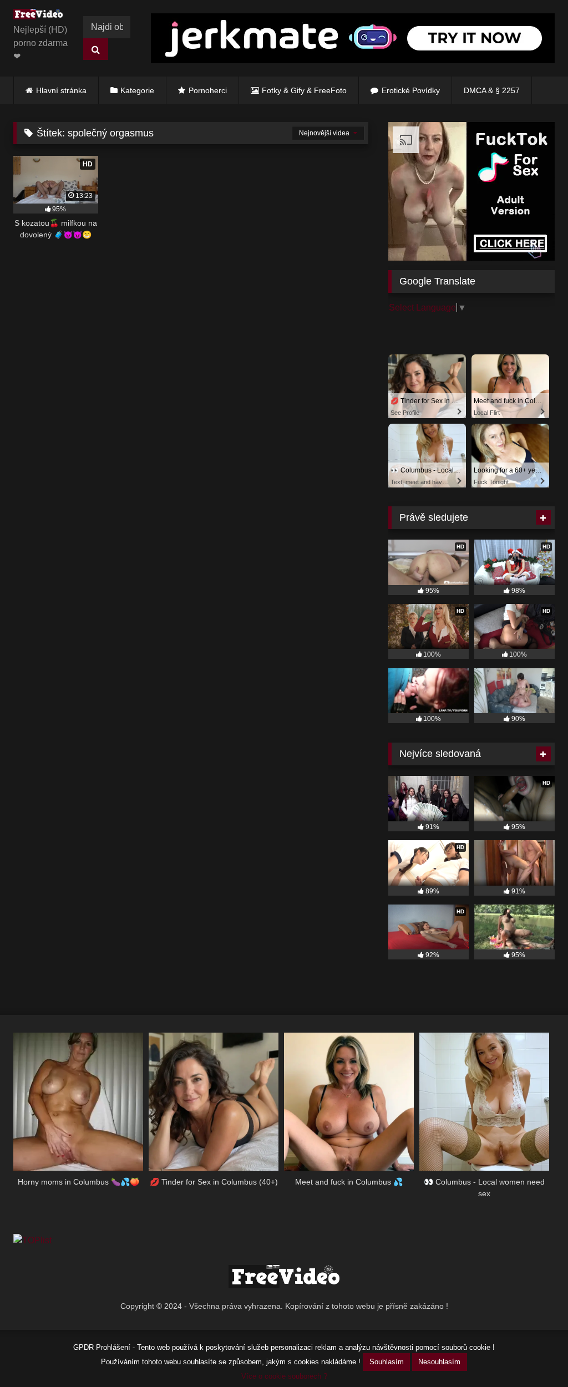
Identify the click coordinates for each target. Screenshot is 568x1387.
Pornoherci (208, 90)
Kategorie (137, 90)
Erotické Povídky (411, 90)
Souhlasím (386, 1362)
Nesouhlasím (439, 1362)
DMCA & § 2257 (492, 90)
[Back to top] (533, 1354)
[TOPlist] (32, 1240)
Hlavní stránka (61, 90)
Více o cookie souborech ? (284, 1376)
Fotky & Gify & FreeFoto (304, 90)
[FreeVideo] (40, 16)
